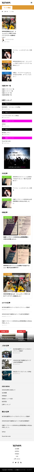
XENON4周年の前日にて (8, 390)
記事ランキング (6, 404)
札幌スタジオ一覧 (7, 93)
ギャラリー (9, 309)
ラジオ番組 (7, 7)
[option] (8, 336)
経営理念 (4, 401)
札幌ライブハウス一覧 (8, 89)
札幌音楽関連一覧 (7, 95)
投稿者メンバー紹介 (7, 398)
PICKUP (4, 309)
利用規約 (4, 395)
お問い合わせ (17, 458)
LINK (17, 456)
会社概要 (4, 392)
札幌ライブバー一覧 (7, 91)
